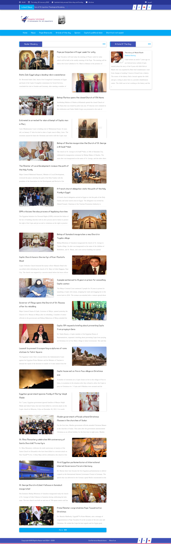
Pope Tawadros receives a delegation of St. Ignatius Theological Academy (45, 7)
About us (112, 540)
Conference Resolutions (97, 540)
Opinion (77, 33)
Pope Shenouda (45, 33)
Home (25, 33)
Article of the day (63, 33)
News (33, 33)
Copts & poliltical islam (93, 33)
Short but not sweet (115, 33)
